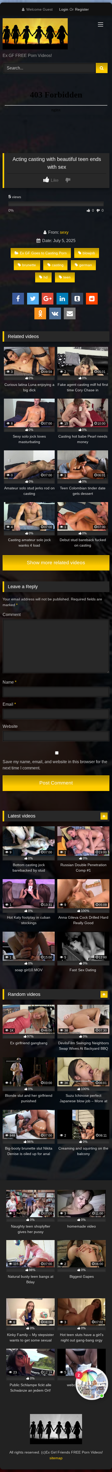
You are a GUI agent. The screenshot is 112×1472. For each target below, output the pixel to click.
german (85, 265)
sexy (64, 232)
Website (10, 726)
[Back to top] (96, 1456)
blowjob (89, 253)
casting (58, 265)
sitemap (56, 1458)
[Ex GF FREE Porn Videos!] (46, 34)
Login (63, 9)
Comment (12, 614)
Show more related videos (56, 562)
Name (9, 682)
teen (67, 277)
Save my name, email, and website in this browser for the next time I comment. (55, 765)
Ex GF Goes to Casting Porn (43, 253)
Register (82, 9)
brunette (29, 265)
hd (45, 277)
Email (9, 704)
